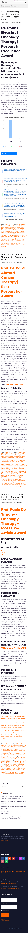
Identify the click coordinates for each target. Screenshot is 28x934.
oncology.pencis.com (5, 838)
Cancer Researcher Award (17, 464)
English (17, 0)
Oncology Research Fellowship (12, 483)
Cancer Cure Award (6, 455)
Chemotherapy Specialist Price (17, 754)
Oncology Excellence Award (8, 239)
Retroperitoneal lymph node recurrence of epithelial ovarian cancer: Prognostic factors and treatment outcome (15, 215)
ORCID (21, 384)
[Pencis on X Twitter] (6, 858)
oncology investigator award (12, 240)
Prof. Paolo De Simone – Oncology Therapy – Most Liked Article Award (13, 497)
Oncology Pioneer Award (14, 480)
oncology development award (18, 238)
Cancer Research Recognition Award (12, 227)
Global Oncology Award (11, 232)
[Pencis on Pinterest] (2, 861)
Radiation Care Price (10, 768)
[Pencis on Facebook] (2, 858)
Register (3, 919)
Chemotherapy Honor (15, 752)
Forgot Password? (5, 920)
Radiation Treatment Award (11, 773)
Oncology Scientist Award (7, 243)
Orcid (2, 554)
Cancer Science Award (6, 465)
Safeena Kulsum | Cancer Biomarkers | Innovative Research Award (13, 802)
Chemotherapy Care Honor (17, 749)
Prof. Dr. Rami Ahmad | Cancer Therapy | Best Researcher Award (13, 282)
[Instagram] (20, 858)
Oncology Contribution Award (12, 478)
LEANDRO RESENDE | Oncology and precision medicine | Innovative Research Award (12, 797)
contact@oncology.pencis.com (8, 883)
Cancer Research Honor (16, 745)
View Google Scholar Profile (9, 153)
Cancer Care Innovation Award (16, 225)
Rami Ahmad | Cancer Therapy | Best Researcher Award (13, 257)
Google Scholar (9, 384)
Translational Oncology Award (16, 486)
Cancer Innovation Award (18, 456)
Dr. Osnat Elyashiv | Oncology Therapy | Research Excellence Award (11, 15)
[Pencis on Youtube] (13, 858)
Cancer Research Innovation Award (10, 461)
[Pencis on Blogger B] (9, 858)
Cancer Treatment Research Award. (14, 472)
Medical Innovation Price (16, 757)
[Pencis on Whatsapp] (6, 861)
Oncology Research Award (17, 242)
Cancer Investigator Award (7, 457)
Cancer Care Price (5, 745)
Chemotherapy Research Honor (9, 753)
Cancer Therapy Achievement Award (10, 467)
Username (6, 897)
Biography (8, 224)
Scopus (16, 384)
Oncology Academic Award (7, 235)
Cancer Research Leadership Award (12, 462)
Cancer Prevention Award (11, 459)
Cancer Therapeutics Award (20, 465)
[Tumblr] (16, 858)
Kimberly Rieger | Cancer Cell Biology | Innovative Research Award (13, 807)
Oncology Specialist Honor (7, 767)
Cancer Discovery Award (17, 455)
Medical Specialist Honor (20, 760)
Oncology (19, 22)
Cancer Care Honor (22, 744)
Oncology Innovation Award (12, 764)
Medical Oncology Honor (17, 758)
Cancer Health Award (6, 456)
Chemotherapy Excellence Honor (9, 750)
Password (6, 904)
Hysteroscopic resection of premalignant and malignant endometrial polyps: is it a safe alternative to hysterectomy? (15, 180)
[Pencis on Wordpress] (23, 858)
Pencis (4, 2)
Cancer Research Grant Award (18, 460)
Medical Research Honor (7, 760)
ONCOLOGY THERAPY (13, 647)
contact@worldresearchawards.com (10, 888)
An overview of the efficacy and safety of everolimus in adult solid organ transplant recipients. (11, 736)
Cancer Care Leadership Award (17, 453)
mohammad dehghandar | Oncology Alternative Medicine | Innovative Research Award (13, 817)
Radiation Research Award (16, 771)
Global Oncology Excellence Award (9, 475)
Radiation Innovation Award (12, 769)
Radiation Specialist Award (7, 772)
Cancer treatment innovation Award (13, 230)
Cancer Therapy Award (15, 746)
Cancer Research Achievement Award (10, 227)
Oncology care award (19, 761)
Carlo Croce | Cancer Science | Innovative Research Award (11, 812)
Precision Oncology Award (11, 244)
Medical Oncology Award (16, 234)
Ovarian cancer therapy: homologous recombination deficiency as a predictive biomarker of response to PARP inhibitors (14, 205)
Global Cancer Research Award (17, 474)
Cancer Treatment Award (15, 748)
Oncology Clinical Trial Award (12, 236)
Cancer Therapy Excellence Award (13, 229)
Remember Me (6, 910)
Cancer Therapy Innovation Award (9, 469)
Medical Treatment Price (7, 761)
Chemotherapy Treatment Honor (9, 756)
